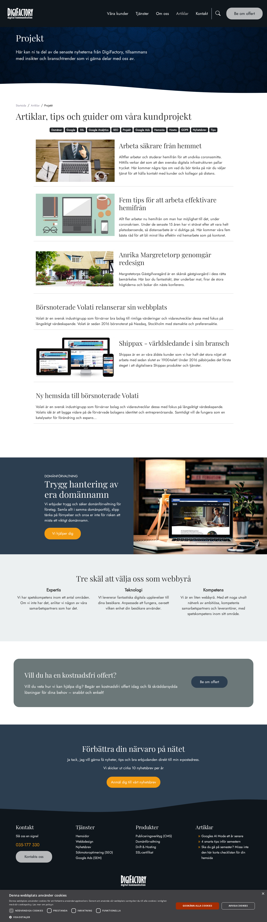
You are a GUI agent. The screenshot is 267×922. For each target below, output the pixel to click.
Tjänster (142, 13)
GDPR (184, 130)
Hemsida (159, 130)
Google (70, 130)
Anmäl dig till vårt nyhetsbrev (133, 782)
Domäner (56, 130)
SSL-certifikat (144, 852)
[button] (89, 917)
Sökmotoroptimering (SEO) (94, 852)
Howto (173, 130)
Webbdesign (84, 841)
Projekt (127, 130)
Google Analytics (98, 130)
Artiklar (182, 13)
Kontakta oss (34, 856)
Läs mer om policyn (43, 904)
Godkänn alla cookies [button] (197, 905)
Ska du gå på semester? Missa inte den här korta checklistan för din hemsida (224, 852)
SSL (82, 130)
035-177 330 (27, 845)
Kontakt (202, 13)
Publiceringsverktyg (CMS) (154, 836)
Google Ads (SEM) (89, 858)
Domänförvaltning (148, 841)
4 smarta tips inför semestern (220, 841)
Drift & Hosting (146, 847)
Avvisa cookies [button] (238, 905)
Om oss (162, 13)
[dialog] (133, 906)
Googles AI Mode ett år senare (222, 836)
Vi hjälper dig (62, 533)
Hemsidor (82, 836)
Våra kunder (117, 13)
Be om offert (244, 13)
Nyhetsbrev (199, 130)
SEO (115, 130)
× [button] (263, 893)
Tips (213, 130)
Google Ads (142, 130)
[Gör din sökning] (218, 13)
